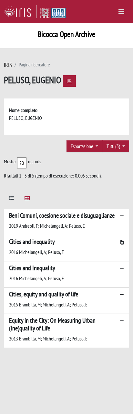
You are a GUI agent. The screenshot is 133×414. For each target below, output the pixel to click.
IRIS (8, 65)
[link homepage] (20, 11)
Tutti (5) (114, 146)
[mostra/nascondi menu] (121, 11)
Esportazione (82, 146)
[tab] (11, 199)
